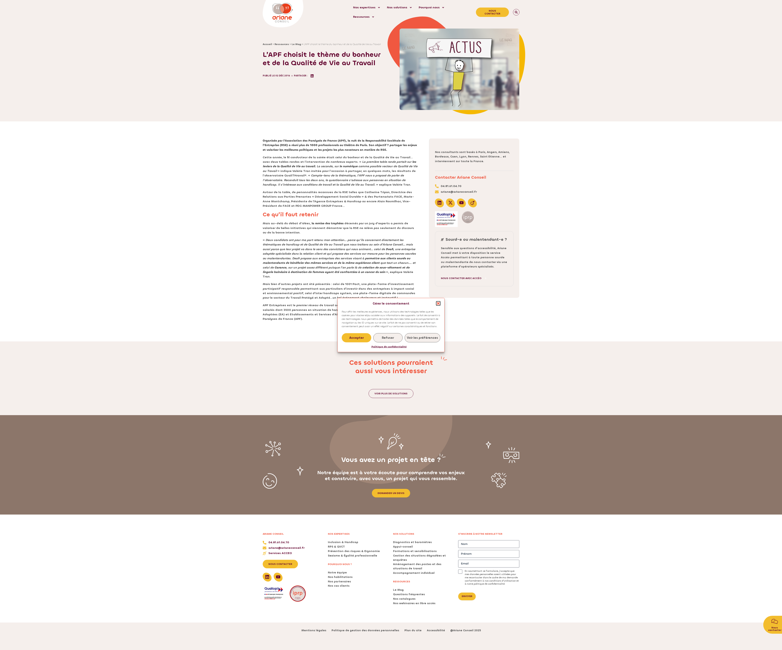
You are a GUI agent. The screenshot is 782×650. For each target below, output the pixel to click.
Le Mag (296, 44)
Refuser (388, 338)
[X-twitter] (450, 202)
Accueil (267, 44)
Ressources (361, 17)
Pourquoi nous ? (340, 564)
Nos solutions (397, 7)
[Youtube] (461, 202)
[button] (438, 303)
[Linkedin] (439, 202)
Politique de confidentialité (389, 346)
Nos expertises (364, 7)
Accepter (356, 338)
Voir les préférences (422, 338)
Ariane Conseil (273, 534)
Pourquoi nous (429, 7)
